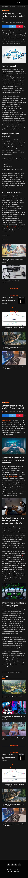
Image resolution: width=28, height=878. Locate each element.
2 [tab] (14, 307)
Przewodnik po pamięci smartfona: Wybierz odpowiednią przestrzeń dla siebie (8, 299)
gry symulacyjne (10, 672)
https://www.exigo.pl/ (10, 227)
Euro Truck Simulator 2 (12, 476)
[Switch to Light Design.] (17, 2)
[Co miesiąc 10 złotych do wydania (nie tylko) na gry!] (14, 707)
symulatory (18, 672)
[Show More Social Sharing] (24, 26)
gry (23, 555)
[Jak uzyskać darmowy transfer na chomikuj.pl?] (14, 319)
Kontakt (17, 869)
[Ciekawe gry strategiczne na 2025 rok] (14, 687)
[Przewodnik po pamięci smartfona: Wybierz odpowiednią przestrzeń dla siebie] (22, 300)
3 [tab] (15, 307)
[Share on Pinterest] (19, 26)
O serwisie (10, 869)
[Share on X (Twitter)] (12, 26)
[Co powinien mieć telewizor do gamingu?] (14, 729)
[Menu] (12, 2)
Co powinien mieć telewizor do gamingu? (13, 738)
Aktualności (5, 10)
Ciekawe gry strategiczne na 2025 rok (12, 696)
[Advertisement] (14, 385)
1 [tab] (12, 307)
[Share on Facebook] (5, 26)
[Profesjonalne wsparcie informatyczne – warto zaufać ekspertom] (14, 250)
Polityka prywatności (14, 871)
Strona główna (5, 6)
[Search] (20, 2)
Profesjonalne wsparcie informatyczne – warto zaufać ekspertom (13, 259)
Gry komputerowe (7, 420)
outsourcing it (6, 235)
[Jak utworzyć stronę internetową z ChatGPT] (14, 338)
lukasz (7, 22)
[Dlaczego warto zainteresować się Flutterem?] (14, 358)
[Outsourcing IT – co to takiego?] (14, 272)
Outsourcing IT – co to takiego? (10, 281)
